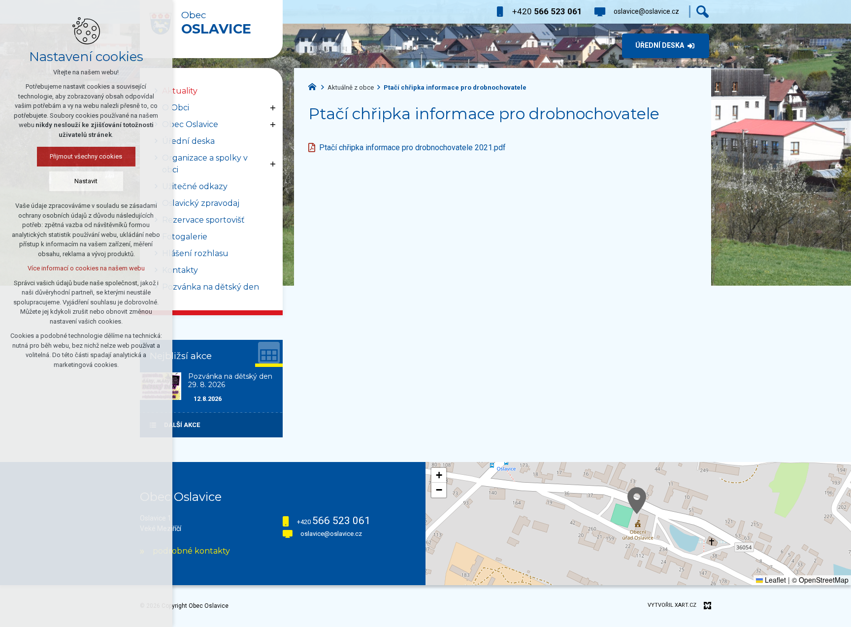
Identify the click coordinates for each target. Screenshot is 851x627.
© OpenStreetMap (820, 580)
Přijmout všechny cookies (86, 156)
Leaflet (774, 580)
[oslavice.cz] (314, 86)
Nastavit (86, 181)
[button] (636, 500)
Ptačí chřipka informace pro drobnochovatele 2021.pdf (412, 147)
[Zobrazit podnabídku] (273, 107)
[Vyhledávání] (702, 11)
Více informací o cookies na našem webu (86, 268)
